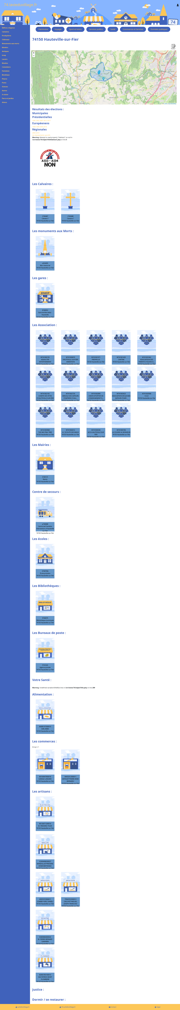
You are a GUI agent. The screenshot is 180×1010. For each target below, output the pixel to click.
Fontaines (5, 71)
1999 (38, 127)
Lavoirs (4, 59)
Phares (4, 79)
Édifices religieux (8, 28)
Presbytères (6, 36)
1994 (34, 127)
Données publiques (159, 29)
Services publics (96, 29)
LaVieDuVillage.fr (23, 1007)
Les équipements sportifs (41, 135)
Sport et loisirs (75, 29)
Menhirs (5, 47)
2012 (45, 121)
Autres (4, 91)
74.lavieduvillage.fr (20, 4)
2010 (37, 133)
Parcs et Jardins (8, 98)
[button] (103, 79)
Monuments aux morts (10, 43)
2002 (37, 121)
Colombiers (6, 67)
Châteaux (5, 40)
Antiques (5, 51)
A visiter (5, 95)
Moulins (5, 63)
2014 (45, 127)
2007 (41, 121)
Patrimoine (43, 29)
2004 (42, 127)
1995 (34, 121)
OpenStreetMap (172, 103)
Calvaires (5, 32)
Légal (158, 1007)
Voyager (58, 29)
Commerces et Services (133, 29)
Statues (5, 87)
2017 (49, 121)
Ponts (4, 83)
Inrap (4, 55)
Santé (112, 29)
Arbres (4, 102)
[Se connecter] (178, 4)
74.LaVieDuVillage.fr (68, 1007)
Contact (113, 1007)
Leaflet (165, 103)
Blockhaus (6, 75)
